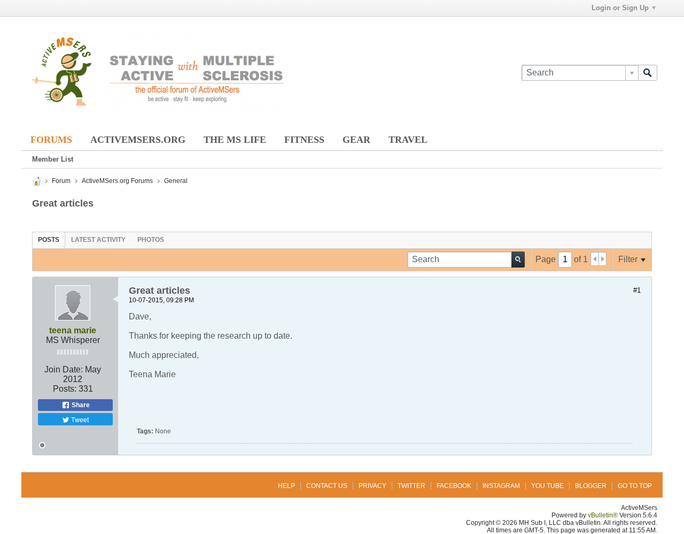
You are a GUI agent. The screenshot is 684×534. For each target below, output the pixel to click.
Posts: (64, 388)
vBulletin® (603, 515)
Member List (52, 159)
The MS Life (235, 139)
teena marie (72, 330)
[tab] (48, 240)
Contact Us (326, 486)
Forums (51, 139)
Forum (61, 181)
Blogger (591, 486)
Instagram (501, 486)
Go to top (635, 486)
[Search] (647, 73)
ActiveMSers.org (137, 139)
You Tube (547, 486)
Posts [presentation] (48, 239)
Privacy (372, 486)
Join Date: (63, 369)
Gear (356, 139)
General (176, 181)
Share (80, 405)
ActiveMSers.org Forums (117, 181)
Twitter (411, 486)
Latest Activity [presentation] (98, 239)
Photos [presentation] (150, 239)
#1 (637, 290)
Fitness (304, 139)
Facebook (454, 486)
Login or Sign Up (620, 8)
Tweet (79, 419)
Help (286, 486)
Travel (408, 139)
